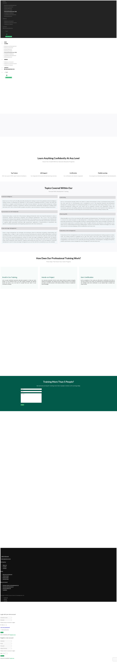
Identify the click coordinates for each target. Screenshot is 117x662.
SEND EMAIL (107, 144)
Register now (13, 634)
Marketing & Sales (8, 10)
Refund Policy (6, 579)
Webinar (5, 18)
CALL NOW (88, 144)
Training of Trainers (8, 24)
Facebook (6, 597)
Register (7, 36)
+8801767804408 (5, 556)
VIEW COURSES (6, 106)
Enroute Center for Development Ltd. (11, 585)
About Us (5, 565)
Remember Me (5, 630)
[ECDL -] (3, 40)
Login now (12, 658)
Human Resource (8, 8)
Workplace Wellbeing (9, 13)
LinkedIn (5, 599)
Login (10, 36)
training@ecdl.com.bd (6, 559)
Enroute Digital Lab (7, 588)
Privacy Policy (6, 577)
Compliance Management (10, 14)
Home (4, 1)
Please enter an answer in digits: (7, 622)
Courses (5, 2)
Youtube (5, 601)
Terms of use (6, 576)
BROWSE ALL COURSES (58, 128)
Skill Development (8, 16)
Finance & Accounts (8, 6)
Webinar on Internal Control (10, 22)
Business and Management (10, 5)
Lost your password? (5, 627)
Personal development (6, 97)
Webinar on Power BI (8, 21)
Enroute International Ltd (8, 587)
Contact (5, 26)
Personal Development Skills (10, 11)
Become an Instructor (8, 28)
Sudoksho (5, 590)
